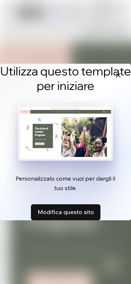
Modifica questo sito (65, 212)
